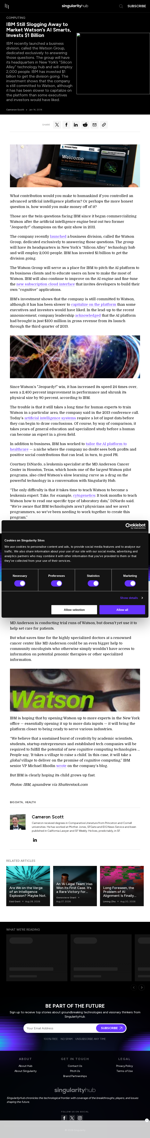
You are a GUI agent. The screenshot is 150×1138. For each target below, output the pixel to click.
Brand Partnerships (75, 1076)
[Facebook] (64, 1118)
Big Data (16, 802)
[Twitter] (72, 1118)
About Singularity (25, 1071)
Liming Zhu (109, 901)
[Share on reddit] (85, 125)
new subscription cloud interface (45, 284)
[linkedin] (35, 840)
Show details (129, 597)
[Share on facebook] (66, 125)
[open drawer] (7, 6)
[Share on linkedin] (76, 125)
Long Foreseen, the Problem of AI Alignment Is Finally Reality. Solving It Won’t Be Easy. (118, 896)
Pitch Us (75, 1071)
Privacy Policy (124, 1066)
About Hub (25, 1066)
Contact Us (75, 1066)
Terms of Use (124, 1071)
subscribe (137, 6)
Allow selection (74, 609)
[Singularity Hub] (75, 6)
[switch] (56, 583)
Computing (15, 18)
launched (58, 236)
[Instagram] (80, 1118)
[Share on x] (57, 125)
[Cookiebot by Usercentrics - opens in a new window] (128, 526)
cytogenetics (84, 495)
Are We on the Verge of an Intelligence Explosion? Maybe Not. (27, 892)
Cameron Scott (15, 109)
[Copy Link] (104, 125)
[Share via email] (94, 125)
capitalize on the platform (93, 304)
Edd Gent (15, 901)
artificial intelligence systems (50, 418)
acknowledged (88, 315)
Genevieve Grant (66, 897)
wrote (61, 766)
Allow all (122, 609)
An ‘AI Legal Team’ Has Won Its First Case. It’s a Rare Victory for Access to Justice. (74, 890)
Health (30, 802)
